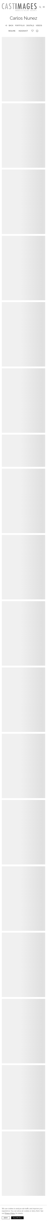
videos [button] (39, 25)
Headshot (23, 31)
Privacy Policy (10, 1213)
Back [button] (9, 25)
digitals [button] (30, 25)
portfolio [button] (20, 25)
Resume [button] (11, 31)
